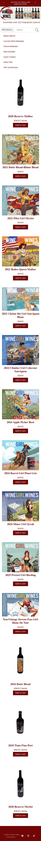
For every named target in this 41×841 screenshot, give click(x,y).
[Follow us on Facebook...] (23, 836)
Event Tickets (10, 57)
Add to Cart (20, 125)
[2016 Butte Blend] (20, 661)
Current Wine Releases (14, 41)
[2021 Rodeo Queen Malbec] (20, 251)
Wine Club (8, 62)
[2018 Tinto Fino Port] (20, 722)
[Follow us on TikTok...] (34, 836)
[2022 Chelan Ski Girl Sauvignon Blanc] (20, 299)
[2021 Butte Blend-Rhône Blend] (20, 149)
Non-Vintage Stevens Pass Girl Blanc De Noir (20, 621)
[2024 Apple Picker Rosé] (20, 404)
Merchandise (9, 51)
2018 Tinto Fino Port (20, 745)
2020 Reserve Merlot (20, 807)
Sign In (36, 22)
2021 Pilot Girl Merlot (20, 218)
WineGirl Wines (14, 834)
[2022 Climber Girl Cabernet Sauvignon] (20, 350)
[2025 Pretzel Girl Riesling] (20, 557)
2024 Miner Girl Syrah (20, 524)
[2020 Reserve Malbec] (20, 93)
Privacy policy (10, 837)
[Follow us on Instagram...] (28, 836)
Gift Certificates (11, 67)
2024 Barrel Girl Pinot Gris (20, 473)
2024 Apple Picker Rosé (20, 422)
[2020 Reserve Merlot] (20, 783)
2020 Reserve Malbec (20, 116)
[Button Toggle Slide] (4, 2)
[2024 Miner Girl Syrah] (20, 506)
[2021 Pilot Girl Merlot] (20, 200)
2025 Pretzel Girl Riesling (20, 575)
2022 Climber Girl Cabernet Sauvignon (20, 369)
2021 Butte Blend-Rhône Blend (20, 167)
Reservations (9, 36)
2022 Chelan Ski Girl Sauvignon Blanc (20, 315)
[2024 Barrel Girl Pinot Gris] (20, 455)
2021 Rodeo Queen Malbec (20, 269)
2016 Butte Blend (20, 684)
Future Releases (11, 46)
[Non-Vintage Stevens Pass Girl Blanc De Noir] (20, 604)
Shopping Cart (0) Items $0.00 (17, 22)
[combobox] (7, 30)
